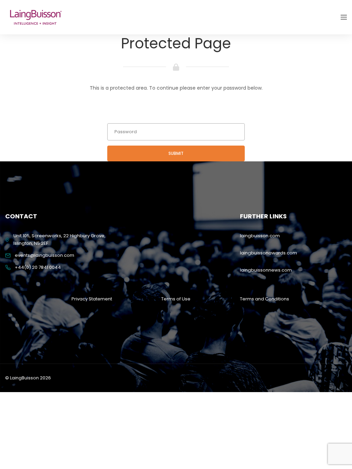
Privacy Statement (92, 299)
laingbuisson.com (260, 235)
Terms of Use (175, 299)
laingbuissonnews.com (266, 270)
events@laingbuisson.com (44, 255)
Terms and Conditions (264, 299)
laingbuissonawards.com (268, 253)
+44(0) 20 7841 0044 (38, 267)
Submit (176, 153)
